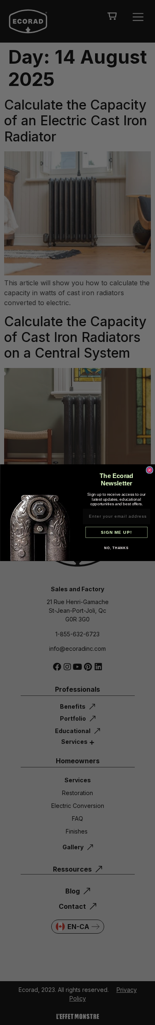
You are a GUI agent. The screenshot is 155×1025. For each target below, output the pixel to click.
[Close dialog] (149, 470)
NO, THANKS (116, 548)
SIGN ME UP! (116, 532)
